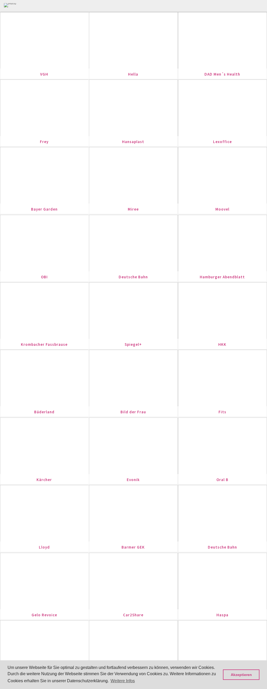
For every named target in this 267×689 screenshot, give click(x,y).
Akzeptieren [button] (241, 675)
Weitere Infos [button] (123, 681)
